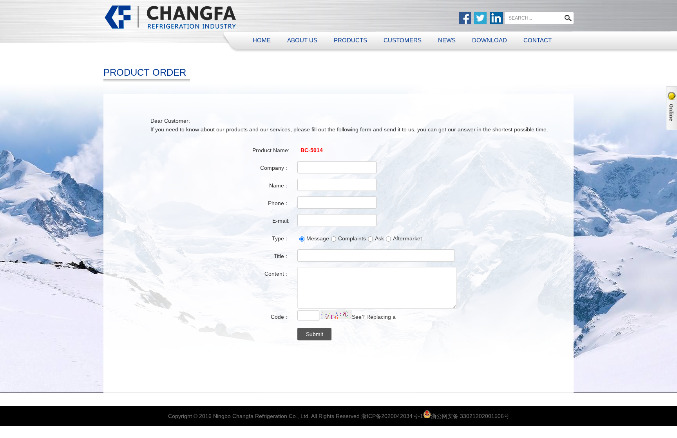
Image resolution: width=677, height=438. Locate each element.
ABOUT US (302, 40)
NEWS (447, 40)
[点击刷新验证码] (336, 314)
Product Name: (271, 150)
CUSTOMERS (403, 40)
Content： (277, 274)
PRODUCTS (350, 40)
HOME (262, 40)
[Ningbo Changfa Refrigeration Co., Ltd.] (171, 16)
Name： (279, 185)
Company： (275, 168)
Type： (281, 238)
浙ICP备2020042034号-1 (392, 416)
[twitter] (480, 18)
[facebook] (465, 18)
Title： (282, 256)
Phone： (279, 203)
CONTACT (537, 40)
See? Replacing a (374, 317)
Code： (280, 317)
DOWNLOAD (489, 40)
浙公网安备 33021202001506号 (470, 416)
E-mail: (281, 221)
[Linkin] (496, 18)
